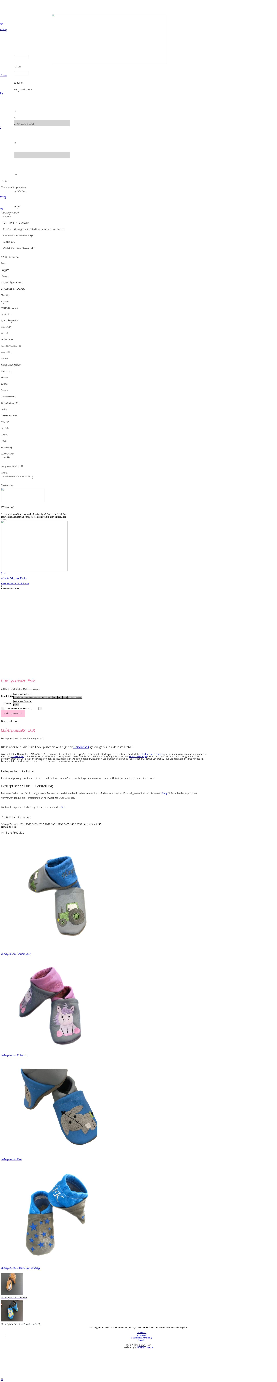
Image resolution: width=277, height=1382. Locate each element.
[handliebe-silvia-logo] (109, 63)
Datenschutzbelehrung (141, 1337)
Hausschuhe (17, 756)
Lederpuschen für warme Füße (15, 583)
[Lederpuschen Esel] (56, 1154)
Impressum (141, 1335)
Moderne (134, 756)
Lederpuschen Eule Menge (17, 708)
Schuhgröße (7, 696)
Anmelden (141, 1332)
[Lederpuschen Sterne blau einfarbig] (56, 1262)
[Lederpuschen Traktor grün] (57, 948)
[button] (2, 1379)
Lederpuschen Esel (11, 1159)
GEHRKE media (145, 1347)
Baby (164, 793)
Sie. (63, 807)
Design (143, 756)
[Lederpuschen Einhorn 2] (55, 1050)
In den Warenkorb (13, 713)
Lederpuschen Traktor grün (16, 954)
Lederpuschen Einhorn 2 (14, 1055)
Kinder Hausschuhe (151, 754)
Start (3, 573)
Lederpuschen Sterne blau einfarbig (20, 1268)
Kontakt (141, 1340)
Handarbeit (81, 747)
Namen (7, 703)
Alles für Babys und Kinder (13, 578)
